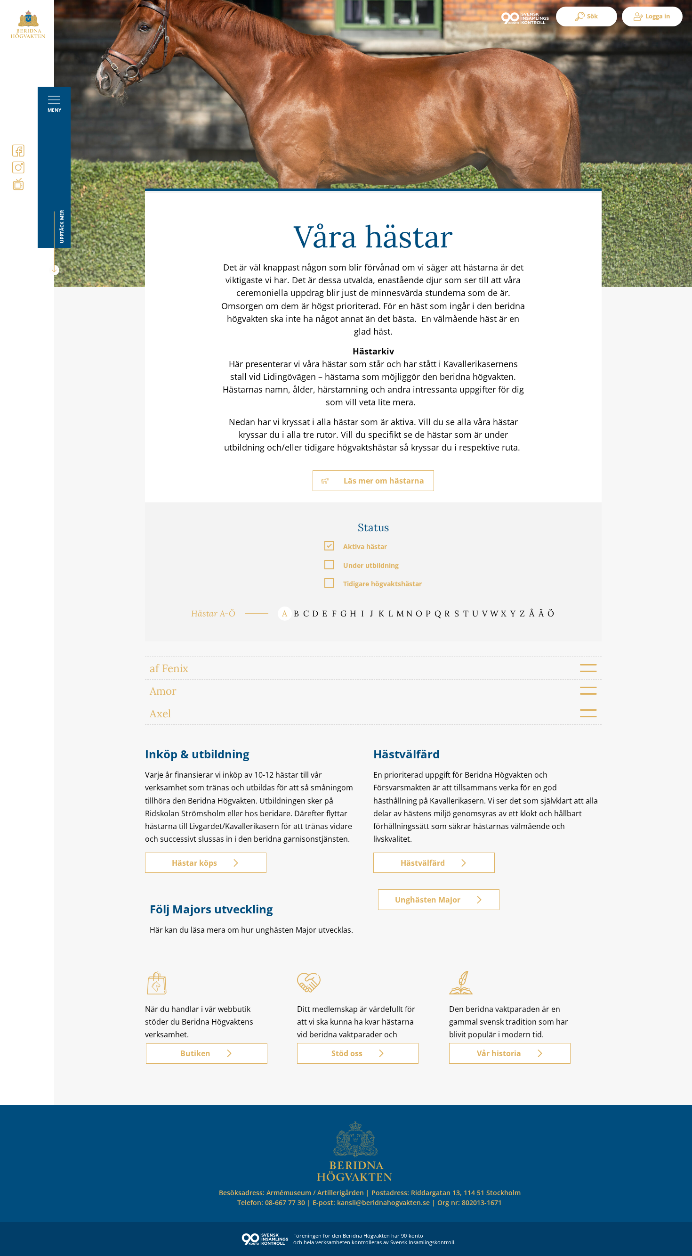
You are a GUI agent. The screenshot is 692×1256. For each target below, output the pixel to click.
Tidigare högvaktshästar (382, 583)
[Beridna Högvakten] (28, 36)
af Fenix (169, 668)
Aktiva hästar (365, 546)
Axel (160, 713)
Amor (163, 691)
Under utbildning (371, 565)
